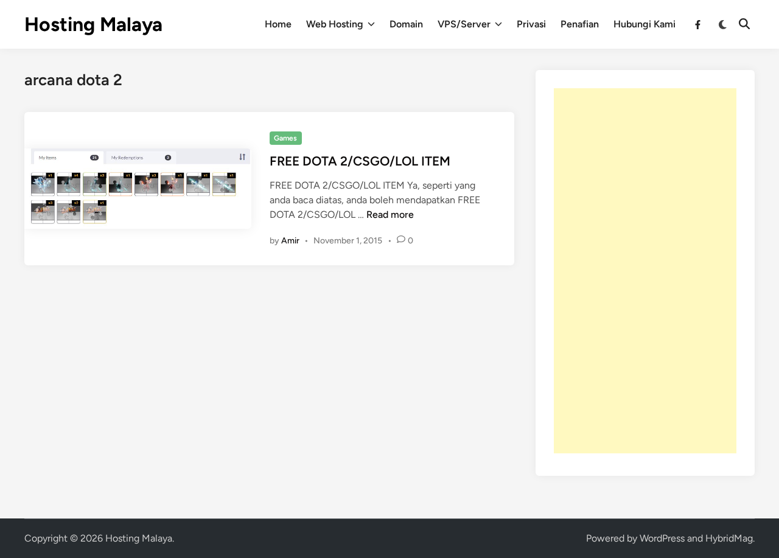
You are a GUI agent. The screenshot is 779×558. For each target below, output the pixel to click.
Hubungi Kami (644, 24)
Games (285, 138)
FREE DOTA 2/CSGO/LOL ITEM (360, 161)
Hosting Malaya (93, 24)
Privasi (531, 24)
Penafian (580, 24)
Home (278, 24)
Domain (406, 24)
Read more (390, 214)
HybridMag (729, 538)
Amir (290, 240)
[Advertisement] (645, 270)
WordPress (662, 538)
